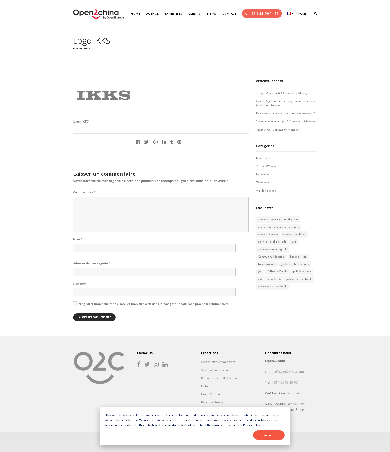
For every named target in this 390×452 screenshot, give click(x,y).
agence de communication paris (278, 227)
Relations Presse (212, 402)
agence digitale (268, 234)
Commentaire (84, 192)
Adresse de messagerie (91, 263)
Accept (269, 435)
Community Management (218, 362)
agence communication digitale (278, 219)
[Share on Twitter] (146, 142)
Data (204, 386)
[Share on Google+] (155, 142)
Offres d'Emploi (266, 166)
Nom (77, 239)
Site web (79, 283)
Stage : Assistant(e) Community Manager (283, 93)
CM (293, 241)
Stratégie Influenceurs (215, 370)
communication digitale (272, 249)
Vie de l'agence (266, 190)
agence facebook (294, 234)
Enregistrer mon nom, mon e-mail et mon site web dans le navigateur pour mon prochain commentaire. (153, 304)
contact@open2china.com (284, 371)
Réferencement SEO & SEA (219, 378)
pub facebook (302, 271)
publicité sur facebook (272, 286)
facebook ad (298, 256)
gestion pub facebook (295, 264)
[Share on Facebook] (138, 142)
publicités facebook (299, 279)
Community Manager (271, 256)
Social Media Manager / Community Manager (286, 121)
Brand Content (211, 394)
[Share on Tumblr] (171, 142)
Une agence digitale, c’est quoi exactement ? (285, 113)
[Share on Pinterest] (179, 142)
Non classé (263, 158)
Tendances (262, 182)
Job (260, 271)
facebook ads (267, 264)
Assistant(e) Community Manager (278, 129)
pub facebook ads (269, 279)
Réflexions (262, 174)
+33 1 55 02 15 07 (284, 382)
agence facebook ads (272, 241)
